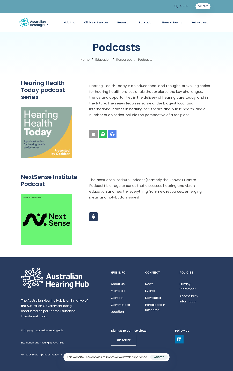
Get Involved (199, 22)
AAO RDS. (58, 342)
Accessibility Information (188, 298)
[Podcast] (93, 216)
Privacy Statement (187, 286)
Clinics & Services (96, 22)
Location (117, 311)
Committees (120, 305)
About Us (118, 284)
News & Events (172, 22)
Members (118, 291)
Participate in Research (155, 307)
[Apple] (93, 134)
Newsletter (153, 298)
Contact (117, 298)
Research (123, 22)
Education (146, 22)
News (149, 284)
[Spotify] (103, 134)
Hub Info (69, 22)
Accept (159, 357)
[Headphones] (112, 134)
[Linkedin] (179, 339)
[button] (181, 6)
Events (150, 291)
